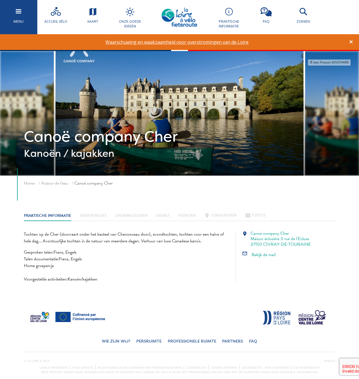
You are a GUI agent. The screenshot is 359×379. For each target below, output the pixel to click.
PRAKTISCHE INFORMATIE (47, 215)
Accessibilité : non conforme (265, 367)
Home (29, 183)
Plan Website (83, 367)
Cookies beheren (224, 367)
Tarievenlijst (93, 215)
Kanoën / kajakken (69, 153)
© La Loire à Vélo (37, 361)
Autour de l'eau (54, 183)
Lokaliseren (220, 215)
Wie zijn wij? (116, 341)
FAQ (253, 341)
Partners (232, 341)
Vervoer (187, 215)
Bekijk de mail (258, 254)
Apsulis (329, 361)
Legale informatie (54, 367)
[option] (177, 42)
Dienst (163, 215)
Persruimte (149, 341)
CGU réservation (306, 367)
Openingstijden (131, 215)
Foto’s (255, 215)
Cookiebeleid (196, 367)
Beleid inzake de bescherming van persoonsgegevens (140, 367)
